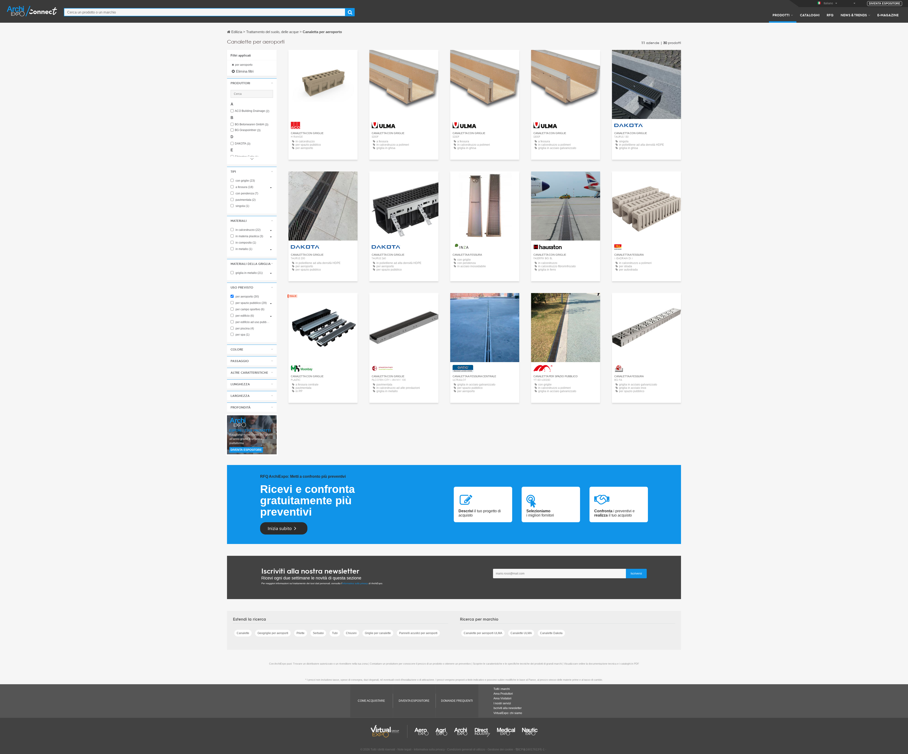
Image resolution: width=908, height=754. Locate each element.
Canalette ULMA (521, 633)
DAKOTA (242, 143)
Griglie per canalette (378, 633)
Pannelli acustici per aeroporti (418, 633)
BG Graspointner (248, 130)
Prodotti (781, 15)
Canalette (243, 633)
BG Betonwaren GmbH (251, 124)
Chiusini (351, 633)
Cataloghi (810, 15)
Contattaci (323, 58)
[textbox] (204, 12)
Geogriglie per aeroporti (273, 633)
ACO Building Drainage (252, 111)
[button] (252, 83)
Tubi (335, 633)
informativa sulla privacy (355, 583)
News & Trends (854, 15)
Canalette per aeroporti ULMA (483, 633)
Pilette (301, 633)
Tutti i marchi (501, 689)
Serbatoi (318, 633)
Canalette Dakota (551, 633)
